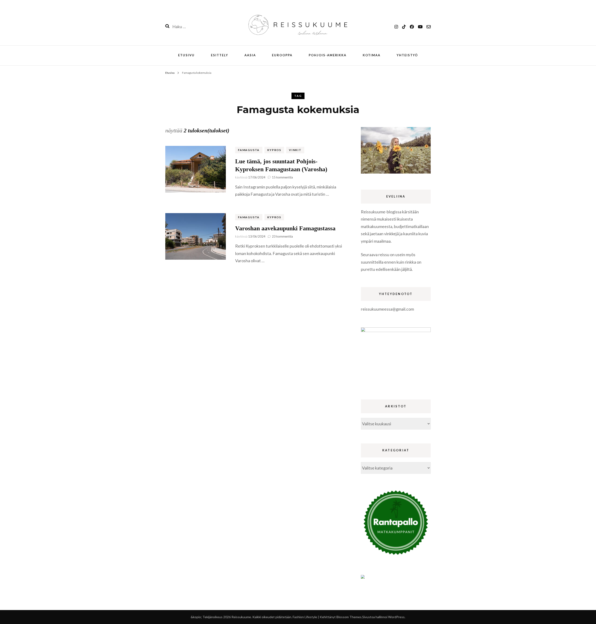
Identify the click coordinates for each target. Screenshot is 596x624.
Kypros (274, 150)
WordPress (396, 617)
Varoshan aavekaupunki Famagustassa (285, 228)
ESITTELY (219, 55)
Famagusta (249, 150)
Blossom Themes (349, 617)
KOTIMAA (371, 55)
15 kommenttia (282, 177)
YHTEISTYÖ (407, 55)
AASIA (250, 55)
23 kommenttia (282, 236)
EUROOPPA (282, 55)
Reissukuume (241, 617)
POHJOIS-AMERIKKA (327, 55)
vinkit (295, 150)
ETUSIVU (186, 55)
